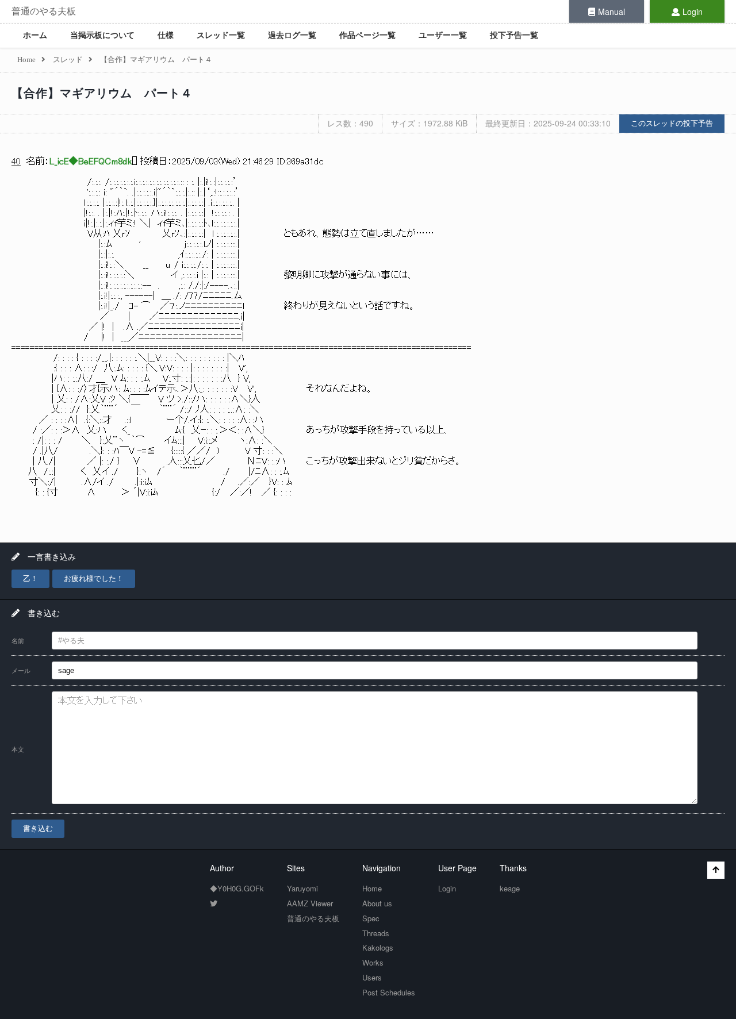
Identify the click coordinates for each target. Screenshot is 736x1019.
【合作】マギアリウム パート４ (102, 93)
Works (373, 962)
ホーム (35, 35)
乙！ (30, 578)
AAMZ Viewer (310, 903)
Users (372, 977)
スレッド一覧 (221, 35)
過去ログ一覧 (292, 35)
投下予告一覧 (514, 35)
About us (377, 903)
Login (693, 11)
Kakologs (377, 947)
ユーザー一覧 (443, 35)
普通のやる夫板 (44, 11)
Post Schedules (388, 992)
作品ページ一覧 (367, 35)
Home (372, 888)
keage (510, 888)
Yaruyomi (302, 888)
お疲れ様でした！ (94, 578)
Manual (611, 11)
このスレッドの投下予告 (672, 123)
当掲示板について (102, 35)
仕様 (166, 35)
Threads (375, 933)
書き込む (38, 828)
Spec (370, 918)
